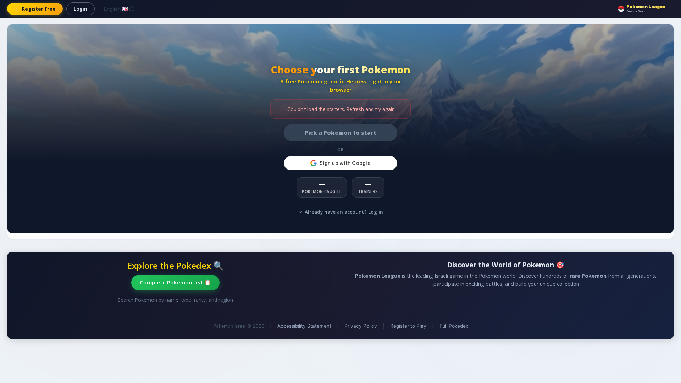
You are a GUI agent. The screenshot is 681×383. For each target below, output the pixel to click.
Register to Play (408, 326)
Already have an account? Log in (344, 212)
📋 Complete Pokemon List (175, 282)
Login (80, 8)
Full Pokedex (453, 326)
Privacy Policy (360, 326)
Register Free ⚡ (35, 8)
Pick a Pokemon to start (340, 133)
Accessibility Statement (304, 326)
